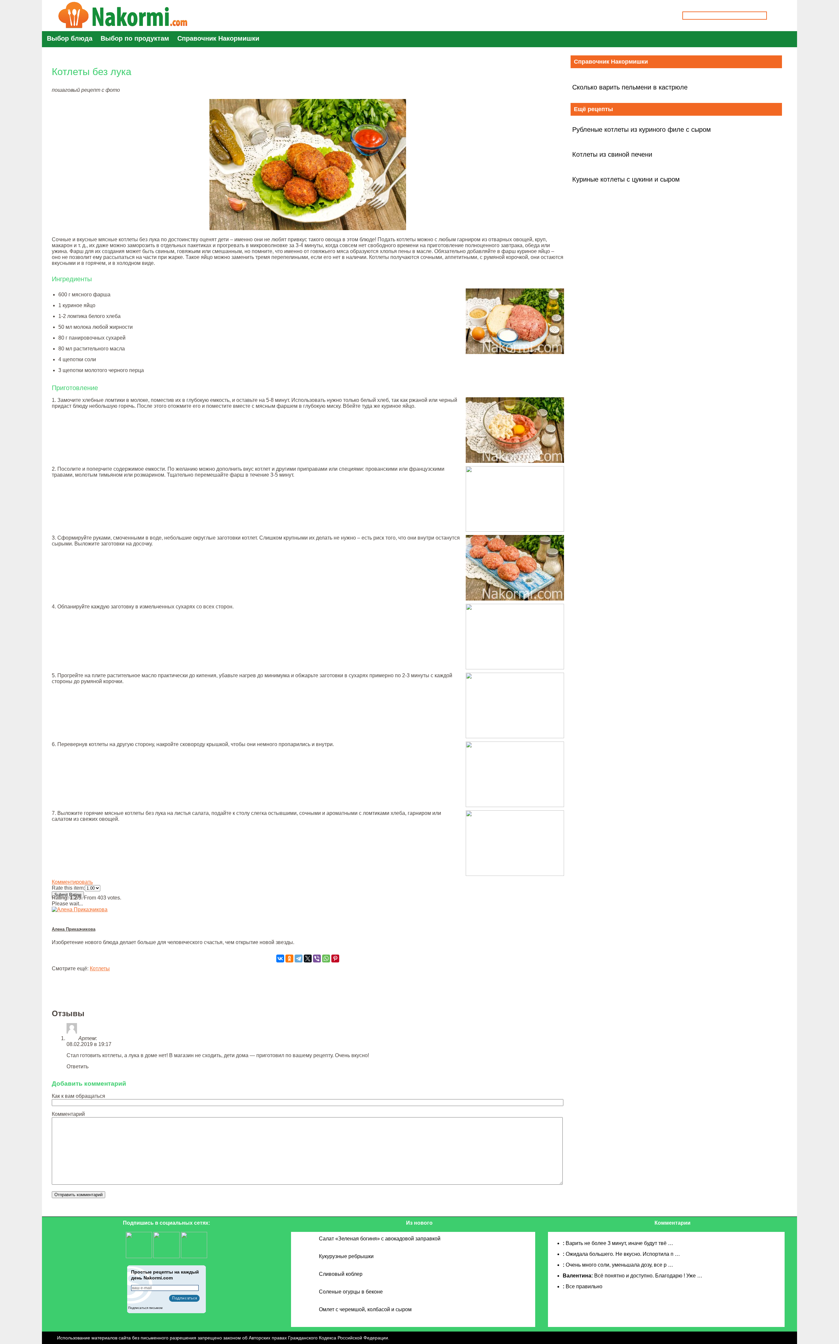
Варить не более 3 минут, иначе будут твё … (619, 1243)
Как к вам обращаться (78, 1096)
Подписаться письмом (145, 1308)
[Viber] (317, 958)
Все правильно (584, 1286)
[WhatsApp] (326, 958)
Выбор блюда (69, 38)
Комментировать (72, 882)
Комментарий (68, 1114)
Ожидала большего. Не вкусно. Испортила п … (623, 1254)
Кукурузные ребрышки (346, 1256)
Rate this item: (68, 888)
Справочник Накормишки (218, 38)
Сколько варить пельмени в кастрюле (630, 87)
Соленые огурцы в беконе (351, 1292)
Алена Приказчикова (73, 929)
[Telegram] (298, 958)
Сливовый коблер (340, 1274)
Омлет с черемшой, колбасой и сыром (365, 1309)
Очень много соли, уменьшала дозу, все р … (619, 1265)
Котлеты (100, 968)
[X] (308, 958)
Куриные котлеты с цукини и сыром (626, 179)
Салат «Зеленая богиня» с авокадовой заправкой (379, 1238)
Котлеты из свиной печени (612, 154)
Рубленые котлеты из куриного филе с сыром (641, 129)
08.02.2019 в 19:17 (89, 1044)
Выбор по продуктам (135, 38)
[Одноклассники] (289, 958)
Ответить (77, 1066)
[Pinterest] (335, 958)
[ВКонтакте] (280, 958)
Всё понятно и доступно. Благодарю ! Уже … (648, 1275)
